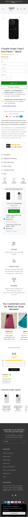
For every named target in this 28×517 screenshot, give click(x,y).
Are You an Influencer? (9, 470)
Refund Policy (7, 456)
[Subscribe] (23, 441)
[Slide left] (10, 44)
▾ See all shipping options (9, 106)
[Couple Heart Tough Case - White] (18, 399)
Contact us (6, 463)
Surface (3, 68)
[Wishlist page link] (18, 9)
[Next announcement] (25, 2)
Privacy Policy (7, 460)
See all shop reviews (14, 347)
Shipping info (6, 473)
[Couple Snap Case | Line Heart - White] (6, 399)
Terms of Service (8, 453)
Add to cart (14, 211)
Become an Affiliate (8, 467)
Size (2, 61)
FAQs (4, 477)
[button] (3, 9)
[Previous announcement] (2, 2)
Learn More (6, 510)
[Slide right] (17, 44)
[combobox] (12, 222)
